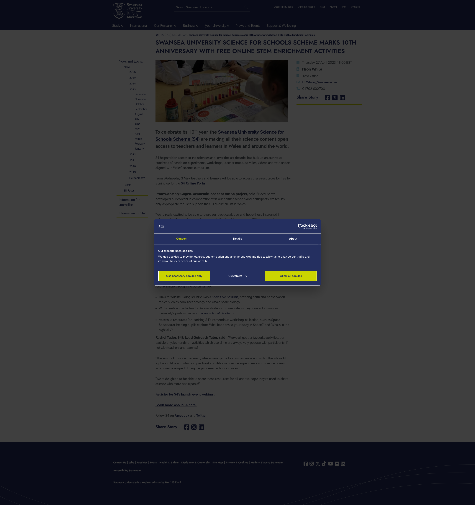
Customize (235, 275)
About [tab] (293, 238)
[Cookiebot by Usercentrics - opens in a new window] (300, 226)
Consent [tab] (181, 238)
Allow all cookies (291, 275)
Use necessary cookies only (184, 275)
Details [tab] (237, 238)
